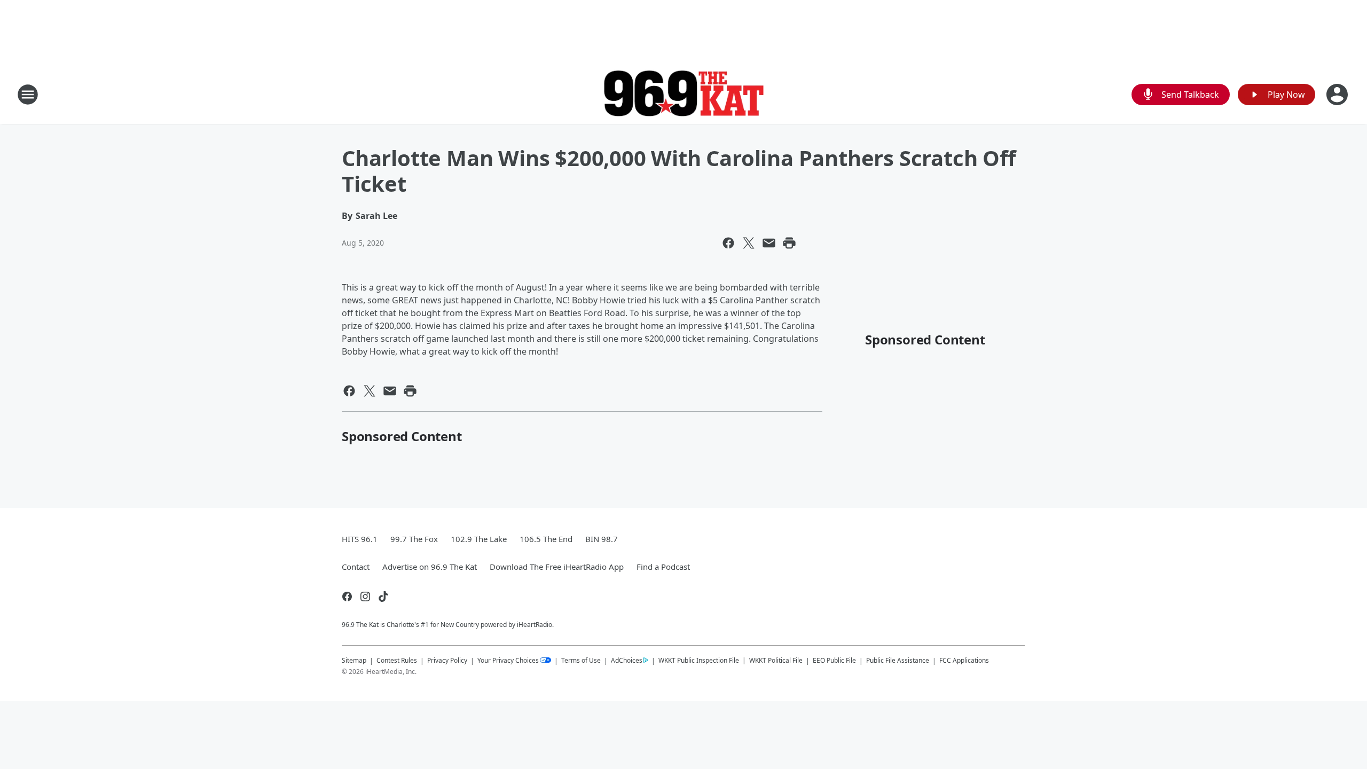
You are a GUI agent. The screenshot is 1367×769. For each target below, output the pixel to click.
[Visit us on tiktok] (383, 596)
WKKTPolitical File (776, 660)
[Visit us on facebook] (347, 596)
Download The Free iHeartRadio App (557, 566)
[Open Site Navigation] (27, 94)
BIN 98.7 (601, 538)
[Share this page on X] (748, 243)
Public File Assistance (897, 660)
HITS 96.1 (360, 538)
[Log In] (1338, 94)
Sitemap (354, 660)
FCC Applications (964, 660)
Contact (356, 566)
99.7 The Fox (414, 538)
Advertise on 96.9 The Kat (429, 566)
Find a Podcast (663, 566)
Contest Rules (396, 660)
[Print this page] (789, 243)
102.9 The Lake (479, 538)
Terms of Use (581, 660)
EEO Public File (834, 660)
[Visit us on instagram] (365, 596)
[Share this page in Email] (768, 243)
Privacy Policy (447, 660)
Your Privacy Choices (508, 660)
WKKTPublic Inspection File (698, 660)
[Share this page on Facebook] (728, 243)
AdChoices (626, 660)
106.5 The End (546, 538)
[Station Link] (683, 94)
